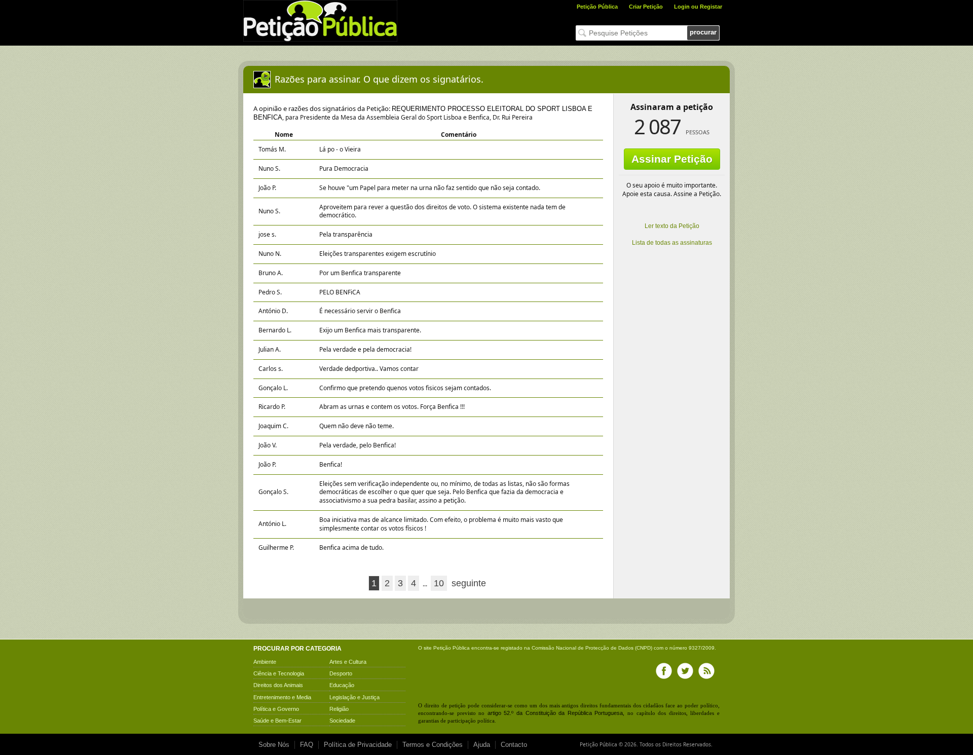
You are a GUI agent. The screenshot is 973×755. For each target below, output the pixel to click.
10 (439, 583)
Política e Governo (276, 709)
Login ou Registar (698, 7)
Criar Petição (646, 7)
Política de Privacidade (358, 744)
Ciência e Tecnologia (278, 673)
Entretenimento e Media (282, 697)
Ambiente (264, 662)
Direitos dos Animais (278, 685)
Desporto (340, 673)
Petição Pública (597, 7)
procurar (703, 32)
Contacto (514, 744)
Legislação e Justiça (354, 697)
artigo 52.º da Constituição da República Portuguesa (555, 713)
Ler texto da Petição (672, 226)
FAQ (306, 744)
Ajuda (481, 744)
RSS (706, 671)
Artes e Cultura (347, 662)
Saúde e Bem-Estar (277, 721)
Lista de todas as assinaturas (672, 242)
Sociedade (342, 721)
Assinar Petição (672, 159)
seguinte (469, 583)
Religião (339, 709)
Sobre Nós (273, 744)
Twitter (685, 671)
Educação (341, 685)
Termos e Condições (432, 744)
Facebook (664, 671)
